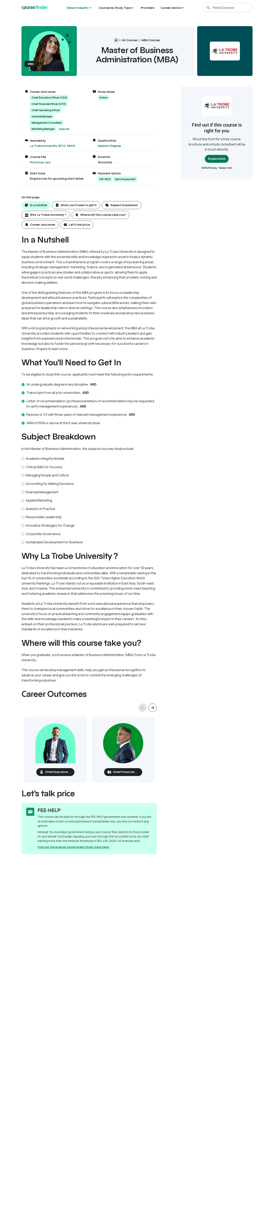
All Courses (130, 40)
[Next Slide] (152, 707)
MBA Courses (151, 40)
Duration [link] (104, 157)
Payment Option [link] (109, 173)
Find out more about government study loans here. (74, 847)
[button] (35, 205)
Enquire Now (216, 159)
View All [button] (64, 129)
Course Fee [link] (38, 157)
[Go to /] (116, 40)
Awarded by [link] (38, 140)
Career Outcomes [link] (42, 92)
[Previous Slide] (142, 707)
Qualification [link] (107, 140)
